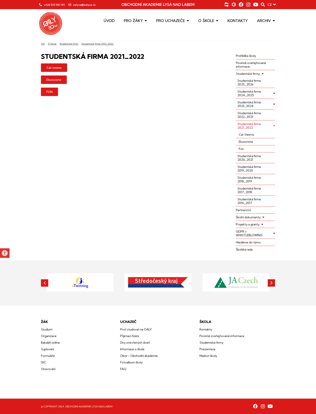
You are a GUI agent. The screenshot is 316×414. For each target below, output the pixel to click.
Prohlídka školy (246, 56)
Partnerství (243, 210)
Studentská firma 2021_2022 (249, 125)
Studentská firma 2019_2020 (249, 168)
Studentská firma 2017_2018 (249, 190)
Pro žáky (133, 21)
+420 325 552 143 (54, 4)
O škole (206, 21)
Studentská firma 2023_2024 (249, 104)
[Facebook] (241, 4)
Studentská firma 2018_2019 (249, 179)
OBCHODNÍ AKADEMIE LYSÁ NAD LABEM (158, 4)
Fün (241, 149)
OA (43, 44)
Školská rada (244, 249)
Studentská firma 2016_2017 (249, 201)
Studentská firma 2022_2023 (249, 115)
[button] (5, 253)
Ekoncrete (246, 141)
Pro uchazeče (170, 21)
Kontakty (237, 21)
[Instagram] (248, 4)
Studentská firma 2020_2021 (249, 157)
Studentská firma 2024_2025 (249, 93)
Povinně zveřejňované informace (251, 64)
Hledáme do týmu (248, 242)
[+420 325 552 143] (40, 4)
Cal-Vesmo (246, 134)
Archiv (264, 21)
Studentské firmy (69, 44)
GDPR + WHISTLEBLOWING (249, 233)
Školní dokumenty (248, 217)
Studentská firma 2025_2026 (249, 82)
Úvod (109, 21)
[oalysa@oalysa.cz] (69, 4)
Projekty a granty (247, 224)
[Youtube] (255, 4)
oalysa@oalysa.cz (84, 4)
